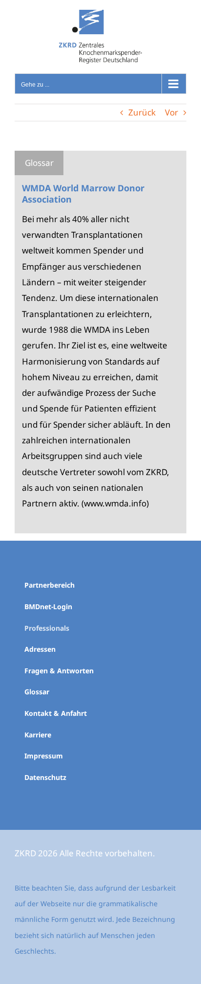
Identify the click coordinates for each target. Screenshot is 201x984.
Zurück (142, 112)
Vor (171, 112)
